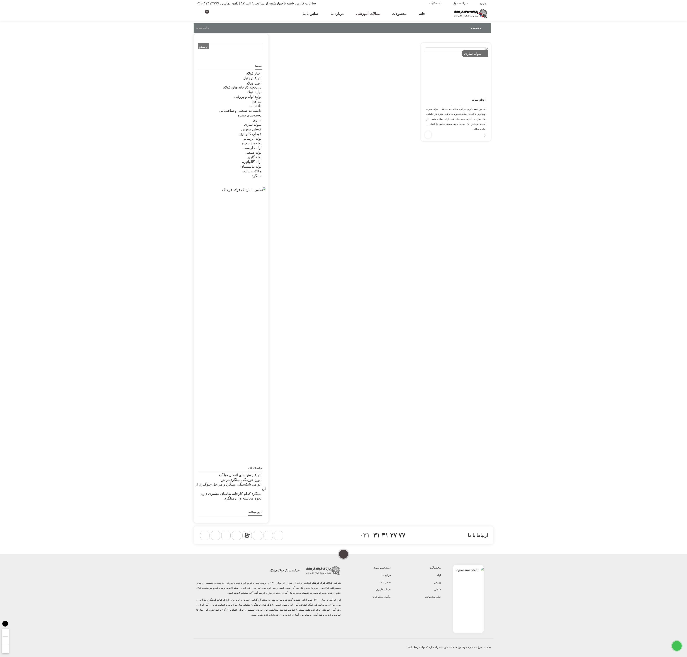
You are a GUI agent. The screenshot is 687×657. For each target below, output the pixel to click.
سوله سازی (473, 54)
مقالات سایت (252, 171)
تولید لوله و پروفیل (248, 97)
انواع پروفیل (252, 78)
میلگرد (257, 176)
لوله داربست (252, 148)
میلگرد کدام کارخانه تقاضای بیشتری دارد (231, 494)
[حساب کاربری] (213, 13)
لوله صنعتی (253, 152)
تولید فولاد (254, 92)
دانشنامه (255, 106)
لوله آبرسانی (252, 138)
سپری (257, 120)
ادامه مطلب (479, 129)
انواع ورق (254, 83)
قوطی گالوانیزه (250, 134)
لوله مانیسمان (251, 166)
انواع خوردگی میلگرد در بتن (241, 480)
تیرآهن (257, 101)
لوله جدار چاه (252, 143)
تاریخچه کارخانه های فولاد (242, 87)
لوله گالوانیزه (252, 162)
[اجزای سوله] (456, 68)
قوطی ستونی (251, 129)
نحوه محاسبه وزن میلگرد (243, 498)
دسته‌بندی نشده (250, 115)
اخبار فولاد (254, 73)
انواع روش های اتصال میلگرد (240, 475)
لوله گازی (254, 157)
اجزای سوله (479, 99)
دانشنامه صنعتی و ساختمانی (240, 111)
